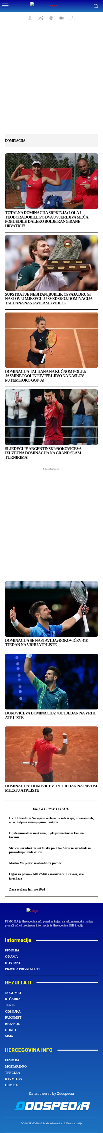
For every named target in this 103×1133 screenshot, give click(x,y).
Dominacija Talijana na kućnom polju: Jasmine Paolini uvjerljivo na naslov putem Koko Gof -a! (45, 375)
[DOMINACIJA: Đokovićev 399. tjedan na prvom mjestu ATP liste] (51, 754)
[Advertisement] (51, 81)
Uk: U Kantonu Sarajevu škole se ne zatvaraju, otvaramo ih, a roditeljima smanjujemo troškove (51, 820)
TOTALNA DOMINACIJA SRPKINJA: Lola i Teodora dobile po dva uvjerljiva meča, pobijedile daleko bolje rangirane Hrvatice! (47, 219)
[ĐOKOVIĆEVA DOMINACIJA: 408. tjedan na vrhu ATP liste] (51, 681)
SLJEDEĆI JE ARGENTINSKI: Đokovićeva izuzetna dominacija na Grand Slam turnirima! (43, 453)
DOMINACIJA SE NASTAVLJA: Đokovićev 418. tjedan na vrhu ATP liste (46, 642)
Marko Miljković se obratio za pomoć (35, 863)
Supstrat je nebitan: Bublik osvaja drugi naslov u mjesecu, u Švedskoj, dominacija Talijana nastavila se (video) (48, 298)
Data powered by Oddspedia (51, 1094)
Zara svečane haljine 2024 (27, 889)
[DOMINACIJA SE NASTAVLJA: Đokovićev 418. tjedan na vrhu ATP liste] (51, 609)
